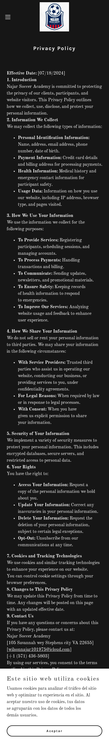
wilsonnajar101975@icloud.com (39, 649)
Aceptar (54, 731)
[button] (10, 17)
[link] (54, 16)
